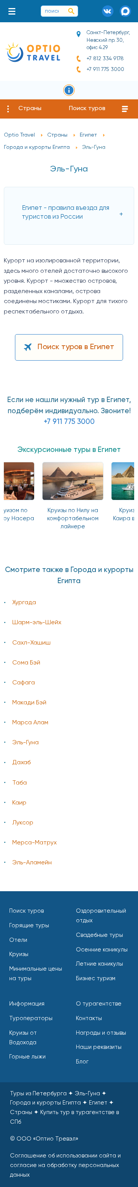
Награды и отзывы (101, 1033)
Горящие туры (29, 925)
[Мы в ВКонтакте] (107, 11)
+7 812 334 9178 (105, 58)
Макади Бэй (29, 703)
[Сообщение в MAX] (125, 11)
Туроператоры (31, 1018)
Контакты (89, 1018)
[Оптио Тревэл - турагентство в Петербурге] (32, 52)
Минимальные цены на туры (35, 973)
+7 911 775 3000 (105, 69)
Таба (19, 783)
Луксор (22, 823)
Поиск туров (87, 109)
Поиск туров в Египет (76, 347)
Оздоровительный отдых (101, 915)
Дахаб (21, 763)
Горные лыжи (27, 1057)
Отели (18, 940)
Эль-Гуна (25, 743)
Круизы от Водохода (23, 1037)
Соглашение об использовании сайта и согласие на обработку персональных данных (65, 1165)
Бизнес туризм (95, 978)
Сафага (23, 683)
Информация (26, 1004)
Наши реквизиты (99, 1047)
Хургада (24, 603)
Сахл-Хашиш (31, 643)
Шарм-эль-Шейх (36, 623)
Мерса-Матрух (34, 843)
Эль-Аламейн (32, 863)
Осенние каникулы (102, 950)
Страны (29, 109)
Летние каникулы (99, 964)
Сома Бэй (26, 663)
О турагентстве (99, 1004)
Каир (19, 803)
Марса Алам (30, 723)
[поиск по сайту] (71, 11)
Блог (82, 1062)
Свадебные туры (99, 935)
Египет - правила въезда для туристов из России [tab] (65, 212)
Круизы (18, 954)
